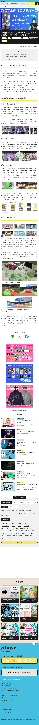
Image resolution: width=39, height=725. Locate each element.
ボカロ (19, 533)
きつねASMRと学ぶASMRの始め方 (25, 431)
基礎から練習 (14, 3)
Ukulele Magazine (6, 697)
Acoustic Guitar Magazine (9, 695)
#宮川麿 (22, 477)
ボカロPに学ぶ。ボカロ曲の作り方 (25, 463)
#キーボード (19, 487)
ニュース (15, 510)
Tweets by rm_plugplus (19, 410)
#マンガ (18, 454)
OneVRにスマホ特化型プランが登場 (15, 54)
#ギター (25, 487)
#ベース (34, 487)
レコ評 (26, 513)
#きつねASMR (24, 433)
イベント (14, 513)
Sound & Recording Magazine (10, 690)
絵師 (3, 538)
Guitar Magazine (6, 683)
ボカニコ (32, 513)
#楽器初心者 (19, 489)
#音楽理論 (23, 454)
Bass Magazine (5, 685)
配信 (33, 530)
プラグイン (29, 510)
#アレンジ (22, 475)
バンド (9, 523)
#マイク (30, 433)
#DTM (18, 445)
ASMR (25, 533)
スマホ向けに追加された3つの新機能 (15, 56)
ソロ (3, 523)
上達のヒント (23, 3)
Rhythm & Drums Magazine (9, 688)
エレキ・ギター (5, 525)
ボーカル (21, 523)
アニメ (21, 535)
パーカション (5, 528)
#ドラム (29, 487)
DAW (9, 535)
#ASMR (18, 433)
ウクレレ (4, 530)
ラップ (27, 530)
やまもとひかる (6, 513)
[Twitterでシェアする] (19, 336)
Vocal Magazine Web (7, 692)
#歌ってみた (23, 445)
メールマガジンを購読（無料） (21, 672)
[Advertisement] (19, 563)
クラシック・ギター (13, 530)
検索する (19, 542)
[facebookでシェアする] (27, 336)
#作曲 (26, 465)
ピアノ (14, 523)
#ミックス (33, 475)
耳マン (3, 702)
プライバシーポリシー (6, 712)
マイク (3, 535)
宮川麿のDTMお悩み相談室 (23, 474)
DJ (17, 528)
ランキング (5, 515)
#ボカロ (22, 465)
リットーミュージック (6, 715)
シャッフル (15, 507)
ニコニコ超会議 (6, 510)
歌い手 (15, 535)
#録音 (26, 477)
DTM (13, 528)
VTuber (31, 533)
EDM (29, 528)
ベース (13, 525)
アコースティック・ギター (8, 533)
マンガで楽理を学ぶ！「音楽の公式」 (26, 452)
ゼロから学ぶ (5, 3)
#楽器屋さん (26, 489)
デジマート (4, 705)
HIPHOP (23, 528)
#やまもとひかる (20, 425)
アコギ (28, 523)
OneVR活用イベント (11, 59)
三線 (20, 513)
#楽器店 (31, 489)
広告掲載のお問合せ (6, 709)
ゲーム (9, 538)
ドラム (19, 525)
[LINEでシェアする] (12, 336)
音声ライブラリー (30, 535)
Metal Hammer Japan (7, 700)
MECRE (22, 510)
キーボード (26, 525)
